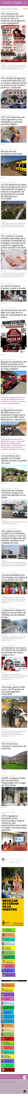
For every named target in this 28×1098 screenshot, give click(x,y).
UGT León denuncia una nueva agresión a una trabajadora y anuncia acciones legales (13, 121)
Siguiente (11, 862)
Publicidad (12, 1077)
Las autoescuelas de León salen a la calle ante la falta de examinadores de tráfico (13, 314)
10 (3, 862)
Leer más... (3, 228)
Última (18, 862)
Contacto (19, 1077)
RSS (24, 9)
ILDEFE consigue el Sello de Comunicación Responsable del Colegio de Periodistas (13, 782)
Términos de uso (13, 1085)
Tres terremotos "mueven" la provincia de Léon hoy (13, 746)
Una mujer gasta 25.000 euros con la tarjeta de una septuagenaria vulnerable (13, 690)
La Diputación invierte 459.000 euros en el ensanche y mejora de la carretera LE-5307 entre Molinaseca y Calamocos (13, 415)
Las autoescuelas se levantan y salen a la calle (13, 287)
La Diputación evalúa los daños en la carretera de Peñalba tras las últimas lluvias (13, 614)
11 (6, 862)
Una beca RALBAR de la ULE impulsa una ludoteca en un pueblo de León (14, 577)
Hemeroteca (4, 1077)
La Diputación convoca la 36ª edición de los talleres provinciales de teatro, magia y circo (14, 651)
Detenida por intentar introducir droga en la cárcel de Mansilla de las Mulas (13, 494)
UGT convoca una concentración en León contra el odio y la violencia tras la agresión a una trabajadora (13, 18)
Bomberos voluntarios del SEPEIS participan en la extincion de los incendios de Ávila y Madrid (14, 365)
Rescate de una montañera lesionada (11, 152)
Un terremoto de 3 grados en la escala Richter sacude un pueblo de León (14, 459)
